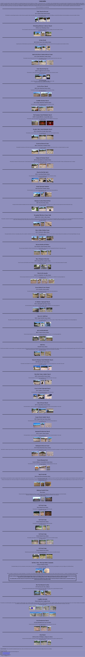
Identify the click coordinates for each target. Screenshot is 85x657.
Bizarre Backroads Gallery (6, 652)
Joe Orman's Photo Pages (6, 653)
